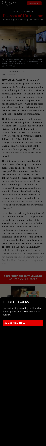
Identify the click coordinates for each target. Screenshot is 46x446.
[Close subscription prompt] (43, 302)
